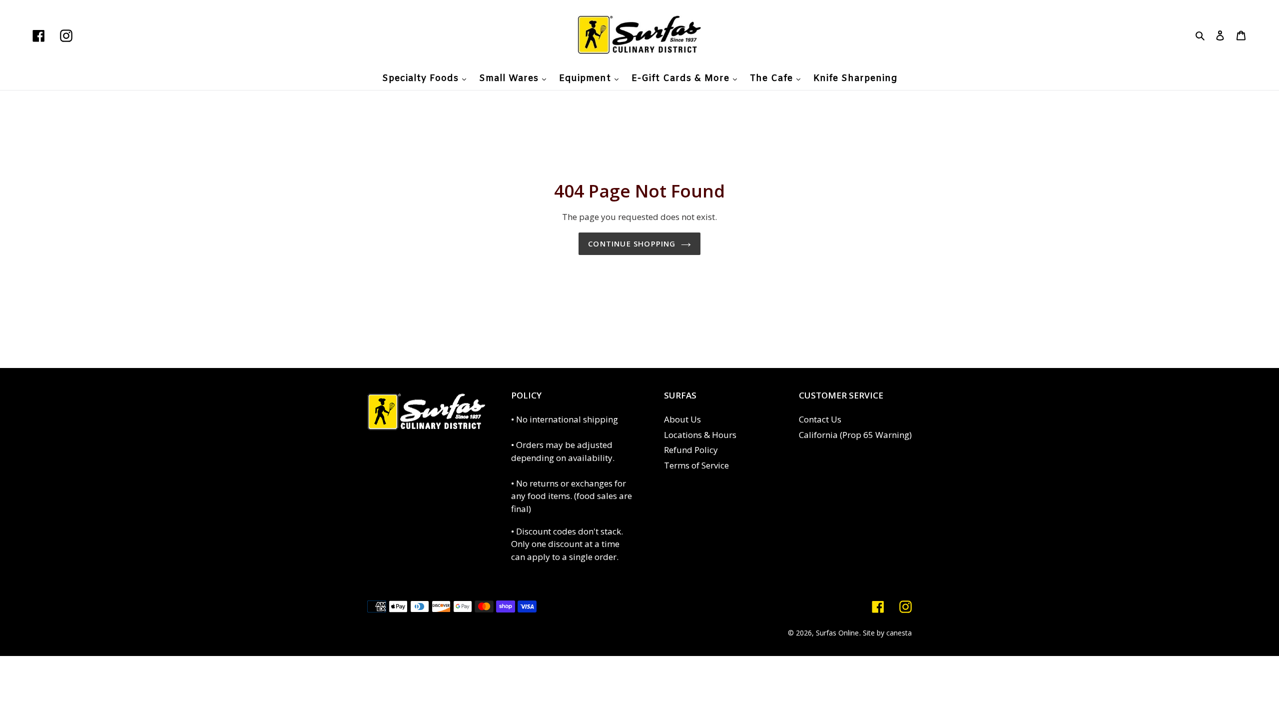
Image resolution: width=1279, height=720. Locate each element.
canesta (899, 633)
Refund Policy (691, 450)
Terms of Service (696, 465)
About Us (682, 419)
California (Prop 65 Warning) (855, 434)
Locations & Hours (700, 434)
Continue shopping (631, 243)
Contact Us (820, 419)
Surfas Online (837, 633)
